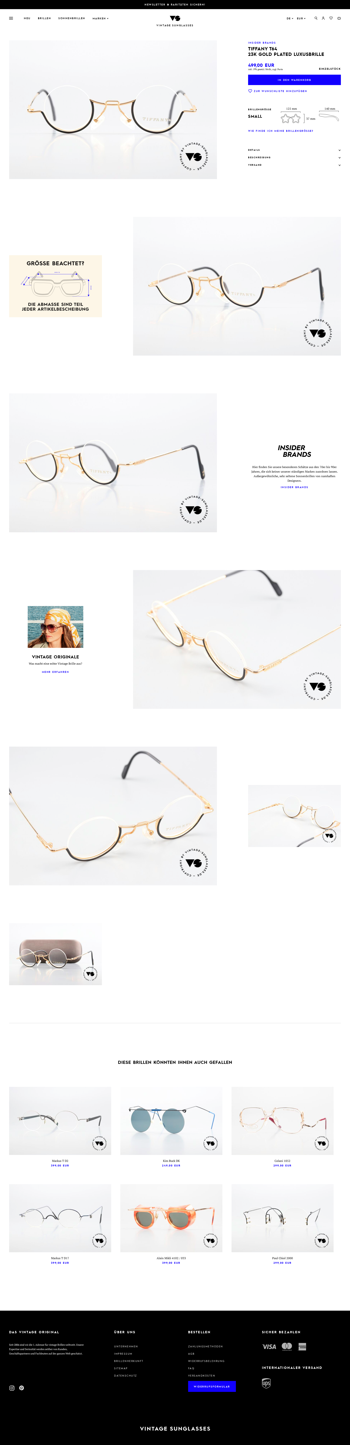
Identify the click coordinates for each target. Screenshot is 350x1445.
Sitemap (121, 1368)
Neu (27, 18)
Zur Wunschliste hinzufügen (280, 91)
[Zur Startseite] (175, 18)
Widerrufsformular (212, 1386)
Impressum (123, 1353)
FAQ (191, 1368)
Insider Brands (294, 487)
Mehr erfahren (55, 671)
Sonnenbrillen (71, 18)
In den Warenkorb (294, 79)
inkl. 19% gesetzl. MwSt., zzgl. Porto (265, 69)
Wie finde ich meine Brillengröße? (280, 130)
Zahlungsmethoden (205, 1346)
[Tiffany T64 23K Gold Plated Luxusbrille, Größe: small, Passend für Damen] (55, 954)
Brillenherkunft (128, 1360)
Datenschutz (125, 1375)
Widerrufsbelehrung (206, 1360)
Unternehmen (126, 1346)
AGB (191, 1353)
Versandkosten (201, 1375)
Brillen (44, 18)
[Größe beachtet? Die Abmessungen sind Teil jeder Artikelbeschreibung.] (55, 286)
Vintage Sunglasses (175, 25)
